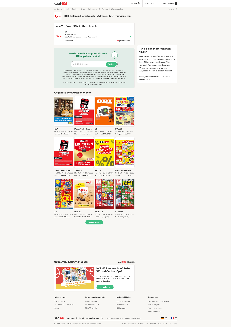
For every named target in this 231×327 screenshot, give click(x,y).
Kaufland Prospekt (92, 305)
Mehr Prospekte (94, 222)
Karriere (57, 308)
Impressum (132, 324)
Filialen (74, 9)
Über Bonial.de (59, 301)
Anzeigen (171, 9)
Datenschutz (143, 324)
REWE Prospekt (91, 308)
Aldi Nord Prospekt (123, 301)
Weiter (111, 64)
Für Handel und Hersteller (63, 305)
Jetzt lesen (105, 287)
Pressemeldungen (154, 311)
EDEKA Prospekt (91, 301)
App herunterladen (155, 308)
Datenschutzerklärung (117, 78)
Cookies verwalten (170, 324)
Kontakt (153, 324)
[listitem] (63, 115)
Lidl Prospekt (121, 308)
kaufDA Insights (154, 305)
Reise (83, 9)
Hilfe (124, 324)
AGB (159, 324)
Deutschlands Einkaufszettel (158, 301)
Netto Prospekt (122, 305)
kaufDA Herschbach (61, 9)
